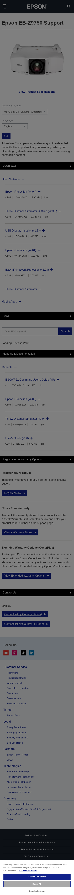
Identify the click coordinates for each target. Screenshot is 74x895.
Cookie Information (28, 870)
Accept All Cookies (37, 877)
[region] (37, 877)
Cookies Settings (37, 891)
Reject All (37, 884)
